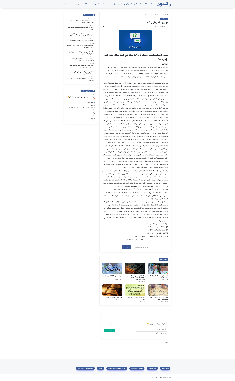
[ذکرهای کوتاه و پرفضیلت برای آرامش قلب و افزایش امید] (158, 290)
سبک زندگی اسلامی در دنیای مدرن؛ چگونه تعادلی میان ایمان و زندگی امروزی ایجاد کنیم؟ (136, 277)
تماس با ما (96, 4)
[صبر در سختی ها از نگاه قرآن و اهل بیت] (112, 268)
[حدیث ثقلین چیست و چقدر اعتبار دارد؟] (135, 290)
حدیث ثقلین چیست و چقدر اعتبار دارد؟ (136, 298)
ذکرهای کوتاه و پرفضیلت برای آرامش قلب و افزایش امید (158, 298)
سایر (110, 4)
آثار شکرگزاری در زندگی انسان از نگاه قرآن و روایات (159, 277)
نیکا (94, 95)
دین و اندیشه (160, 15)
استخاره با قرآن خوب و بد (85, 368)
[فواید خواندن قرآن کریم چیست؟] (112, 290)
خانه (151, 4)
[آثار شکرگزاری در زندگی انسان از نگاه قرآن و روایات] (158, 268)
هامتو (100, 368)
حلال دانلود (165, 368)
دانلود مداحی (138, 4)
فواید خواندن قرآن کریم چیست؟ (113, 298)
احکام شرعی (128, 4)
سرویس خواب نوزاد (137, 368)
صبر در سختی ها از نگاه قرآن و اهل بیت (112, 277)
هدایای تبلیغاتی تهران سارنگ (116, 368)
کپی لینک (126, 247)
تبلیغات (104, 4)
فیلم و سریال (118, 4)
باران (93, 113)
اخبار (146, 4)
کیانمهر (93, 118)
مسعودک (92, 106)
